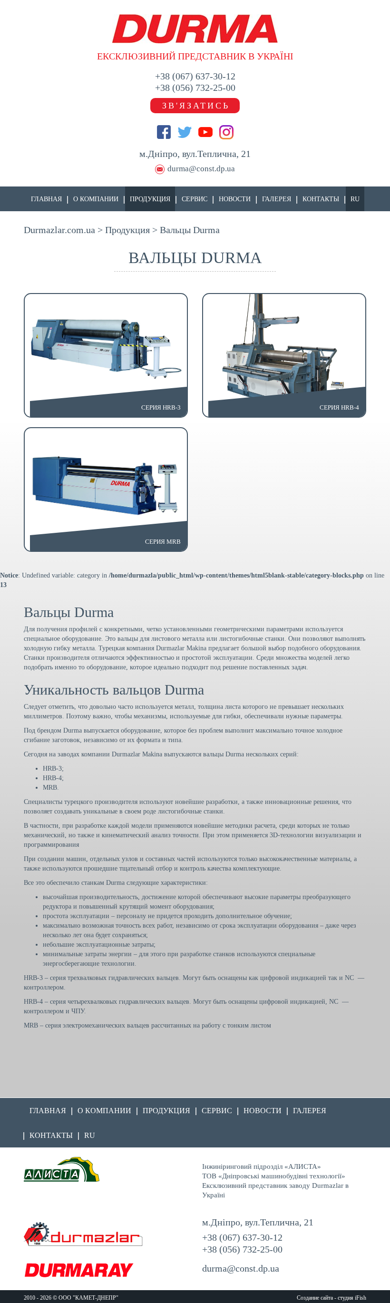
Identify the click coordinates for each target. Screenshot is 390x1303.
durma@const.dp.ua (201, 168)
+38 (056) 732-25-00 (195, 87)
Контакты (320, 199)
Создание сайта (315, 1297)
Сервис (194, 199)
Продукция (150, 199)
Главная (46, 199)
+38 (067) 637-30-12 (195, 76)
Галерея (276, 199)
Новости (235, 199)
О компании (95, 199)
